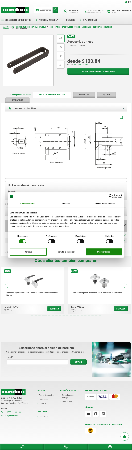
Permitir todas (103, 252)
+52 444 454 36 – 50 (12, 412)
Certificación (67, 402)
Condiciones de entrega (68, 396)
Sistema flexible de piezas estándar (31, 27)
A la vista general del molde (19, 95)
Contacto (42, 403)
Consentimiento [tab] (27, 204)
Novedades (43, 399)
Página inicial (8, 27)
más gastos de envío (81, 65)
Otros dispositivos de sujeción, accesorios (73, 27)
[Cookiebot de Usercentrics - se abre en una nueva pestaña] (111, 196)
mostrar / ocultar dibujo (25, 108)
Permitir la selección (66, 252)
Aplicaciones (90, 20)
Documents (43, 416)
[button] (5, 285)
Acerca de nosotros (46, 395)
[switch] (51, 241)
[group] (32, 290)
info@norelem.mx (11, 415)
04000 (51, 27)
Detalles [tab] (66, 204)
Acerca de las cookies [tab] (105, 204)
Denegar (28, 252)
